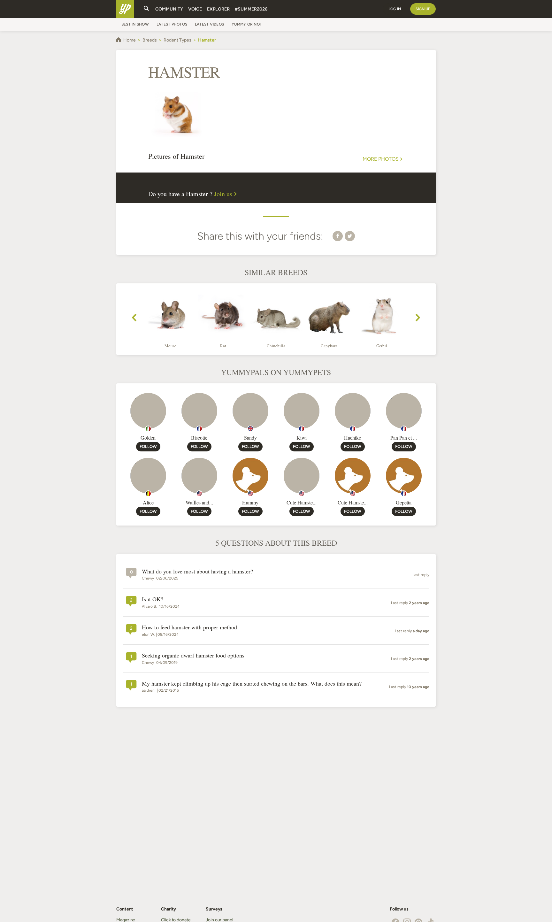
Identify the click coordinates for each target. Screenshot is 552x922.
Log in (394, 9)
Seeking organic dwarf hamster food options (193, 655)
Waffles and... (199, 502)
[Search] (146, 9)
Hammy (250, 502)
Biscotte (199, 437)
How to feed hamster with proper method (189, 627)
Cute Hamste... (302, 502)
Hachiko (352, 437)
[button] (338, 235)
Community (169, 9)
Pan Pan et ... (403, 437)
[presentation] (134, 318)
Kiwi (301, 437)
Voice (195, 9)
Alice (148, 502)
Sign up (423, 9)
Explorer (218, 9)
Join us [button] (223, 194)
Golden (148, 437)
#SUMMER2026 (251, 9)
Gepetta (403, 502)
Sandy (250, 437)
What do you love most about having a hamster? (197, 571)
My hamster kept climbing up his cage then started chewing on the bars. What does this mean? (252, 683)
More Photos (381, 159)
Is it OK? (152, 599)
